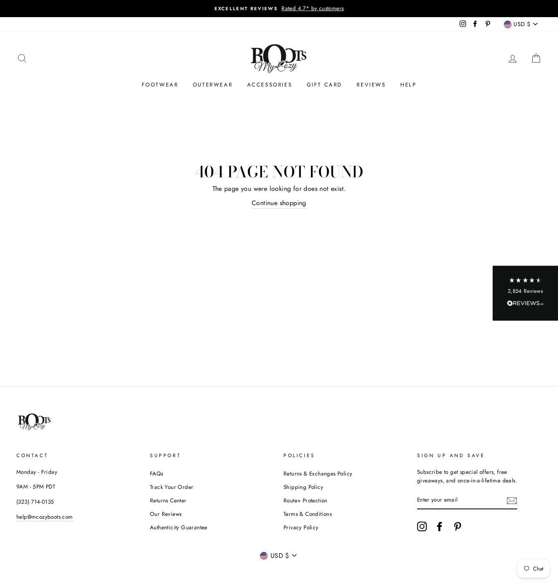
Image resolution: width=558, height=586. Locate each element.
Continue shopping (279, 203)
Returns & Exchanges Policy (317, 473)
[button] (525, 293)
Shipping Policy (303, 487)
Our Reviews (165, 514)
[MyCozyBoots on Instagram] (422, 526)
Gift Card (324, 84)
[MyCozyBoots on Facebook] (439, 526)
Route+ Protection (305, 500)
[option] (279, 8)
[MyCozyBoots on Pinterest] (457, 526)
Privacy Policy (301, 527)
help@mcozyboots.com (44, 517)
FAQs (156, 473)
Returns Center (168, 500)
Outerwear (212, 84)
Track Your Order (171, 487)
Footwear (160, 84)
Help (408, 84)
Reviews (371, 84)
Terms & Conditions (307, 514)
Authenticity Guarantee (179, 527)
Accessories (269, 84)
